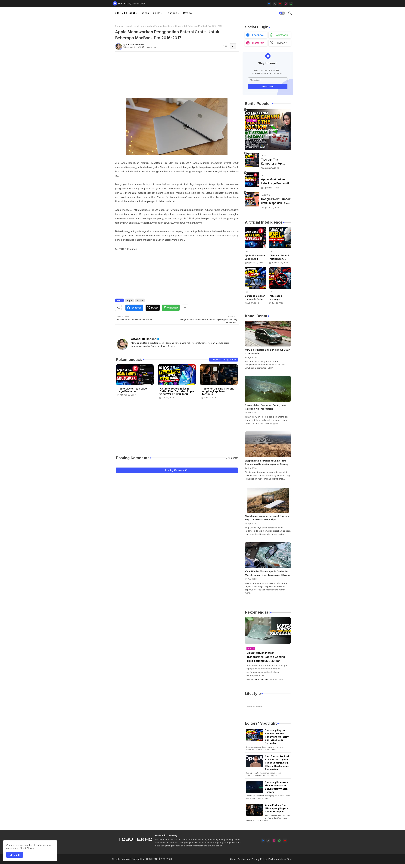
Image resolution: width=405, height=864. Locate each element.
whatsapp (282, 35)
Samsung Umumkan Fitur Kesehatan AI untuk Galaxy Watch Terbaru (276, 787)
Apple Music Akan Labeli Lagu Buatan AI (133, 390)
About (233, 859)
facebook (258, 35)
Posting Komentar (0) (176, 470)
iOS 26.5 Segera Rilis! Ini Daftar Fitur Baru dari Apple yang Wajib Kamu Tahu (176, 391)
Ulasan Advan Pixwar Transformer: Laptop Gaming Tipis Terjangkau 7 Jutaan (265, 656)
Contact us (244, 859)
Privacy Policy (259, 859)
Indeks (145, 13)
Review (187, 13)
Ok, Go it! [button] (14, 855)
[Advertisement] (177, 76)
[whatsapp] (291, 4)
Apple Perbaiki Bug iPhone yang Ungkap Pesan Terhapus (218, 391)
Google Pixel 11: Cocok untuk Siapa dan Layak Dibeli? (276, 201)
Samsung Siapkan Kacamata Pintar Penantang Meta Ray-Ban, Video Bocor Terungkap (255, 297)
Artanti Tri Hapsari (144, 339)
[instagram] (286, 4)
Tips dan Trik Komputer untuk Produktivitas (271, 162)
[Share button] (185, 308)
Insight (156, 13)
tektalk (129, 26)
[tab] (145, 13)
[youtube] (280, 4)
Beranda (119, 26)
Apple (129, 300)
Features (172, 13)
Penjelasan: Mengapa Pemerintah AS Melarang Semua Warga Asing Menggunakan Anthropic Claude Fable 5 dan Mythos (279, 297)
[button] (282, 13)
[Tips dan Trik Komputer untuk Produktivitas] (252, 160)
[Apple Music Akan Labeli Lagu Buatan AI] (252, 179)
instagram (258, 42)
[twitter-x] (275, 4)
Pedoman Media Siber (280, 859)
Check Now (26, 848)
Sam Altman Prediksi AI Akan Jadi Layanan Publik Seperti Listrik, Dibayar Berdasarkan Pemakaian (277, 762)
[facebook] (269, 4)
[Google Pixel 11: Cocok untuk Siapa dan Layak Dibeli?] (252, 199)
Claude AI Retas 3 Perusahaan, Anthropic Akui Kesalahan (279, 257)
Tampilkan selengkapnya (223, 359)
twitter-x (282, 42)
